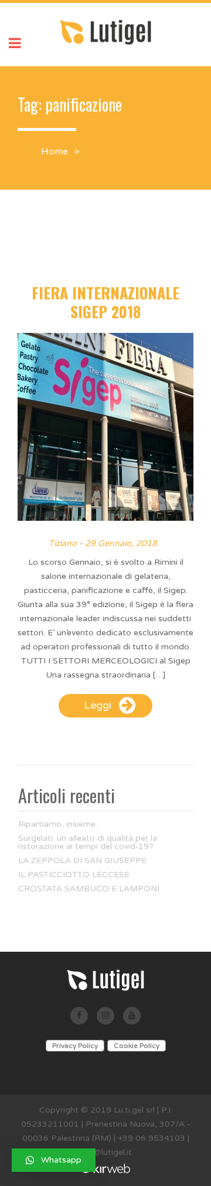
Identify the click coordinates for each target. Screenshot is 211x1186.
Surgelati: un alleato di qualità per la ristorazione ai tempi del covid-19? (87, 842)
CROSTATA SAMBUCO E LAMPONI (88, 889)
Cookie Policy (136, 1046)
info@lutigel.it (105, 1152)
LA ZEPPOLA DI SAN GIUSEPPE (82, 861)
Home (54, 151)
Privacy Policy (75, 1046)
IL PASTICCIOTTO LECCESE (74, 875)
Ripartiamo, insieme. (57, 824)
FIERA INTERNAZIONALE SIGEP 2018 (105, 302)
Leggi (97, 705)
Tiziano (63, 543)
